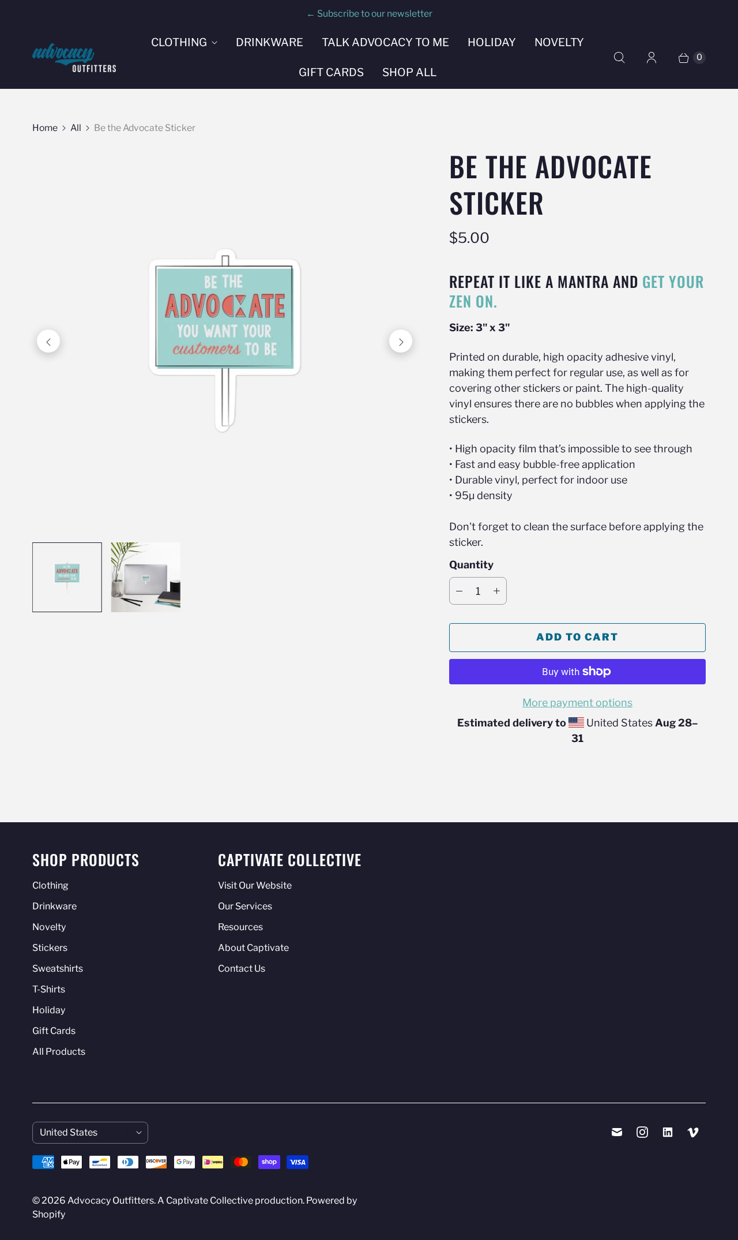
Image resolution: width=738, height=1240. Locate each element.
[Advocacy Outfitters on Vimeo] (693, 1132)
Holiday (492, 42)
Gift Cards (331, 72)
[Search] (619, 58)
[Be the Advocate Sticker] (224, 340)
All (75, 127)
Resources (240, 926)
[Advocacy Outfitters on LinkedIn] (667, 1132)
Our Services (245, 906)
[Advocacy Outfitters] (74, 57)
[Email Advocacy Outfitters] (617, 1132)
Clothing (179, 42)
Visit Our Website (255, 885)
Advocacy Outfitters (110, 1200)
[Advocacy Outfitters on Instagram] (642, 1132)
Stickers (49, 947)
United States (85, 1132)
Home (45, 127)
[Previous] (48, 341)
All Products (58, 1051)
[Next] (400, 341)
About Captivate (253, 947)
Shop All (409, 72)
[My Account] (651, 58)
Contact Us (241, 968)
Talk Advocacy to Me (385, 42)
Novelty (559, 42)
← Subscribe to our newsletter (369, 13)
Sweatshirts (57, 968)
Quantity (471, 565)
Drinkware (269, 42)
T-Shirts (48, 989)
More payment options (577, 702)
